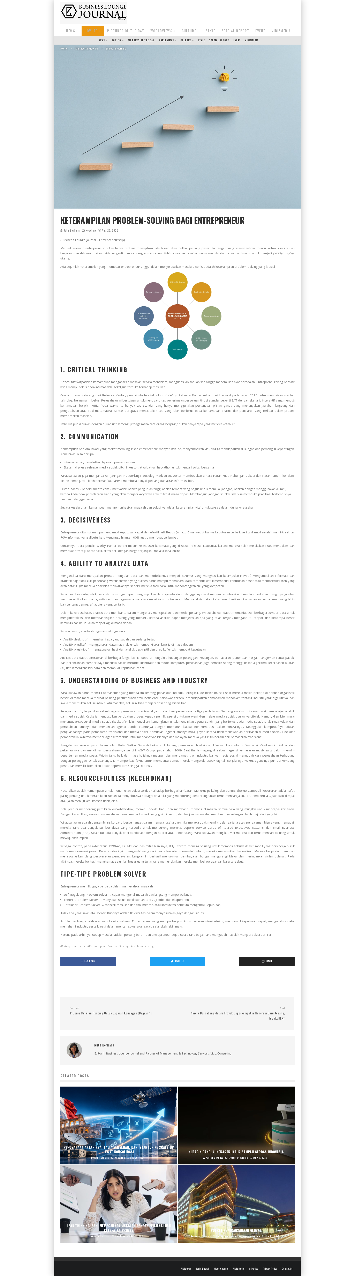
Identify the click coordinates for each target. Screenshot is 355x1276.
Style (211, 30)
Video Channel (221, 1268)
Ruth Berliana (71, 230)
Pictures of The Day (125, 30)
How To (91, 30)
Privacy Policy (270, 1268)
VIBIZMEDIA (281, 30)
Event (260, 30)
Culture (189, 30)
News (70, 30)
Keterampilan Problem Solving (109, 946)
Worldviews (161, 30)
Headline (91, 230)
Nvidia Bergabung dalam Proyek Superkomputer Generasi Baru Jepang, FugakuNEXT (238, 1013)
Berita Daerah (202, 1268)
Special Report (235, 30)
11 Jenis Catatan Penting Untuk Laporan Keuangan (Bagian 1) (111, 1010)
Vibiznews (186, 1268)
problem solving (143, 946)
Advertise (253, 1268)
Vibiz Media (238, 1268)
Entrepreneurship (73, 946)
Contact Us (287, 1268)
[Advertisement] (220, 12)
